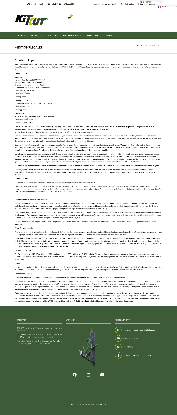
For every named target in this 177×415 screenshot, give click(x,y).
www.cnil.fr (20, 259)
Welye (89, 132)
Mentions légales (94, 404)
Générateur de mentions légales (65, 132)
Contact (109, 35)
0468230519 (69, 4)
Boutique (115, 4)
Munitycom (76, 404)
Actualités (106, 4)
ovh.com (26, 106)
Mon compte (93, 35)
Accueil (97, 4)
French (147, 2)
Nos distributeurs (128, 4)
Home (140, 45)
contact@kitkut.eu (130, 338)
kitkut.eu (155, 67)
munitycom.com (29, 119)
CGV (104, 404)
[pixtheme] (32, 20)
